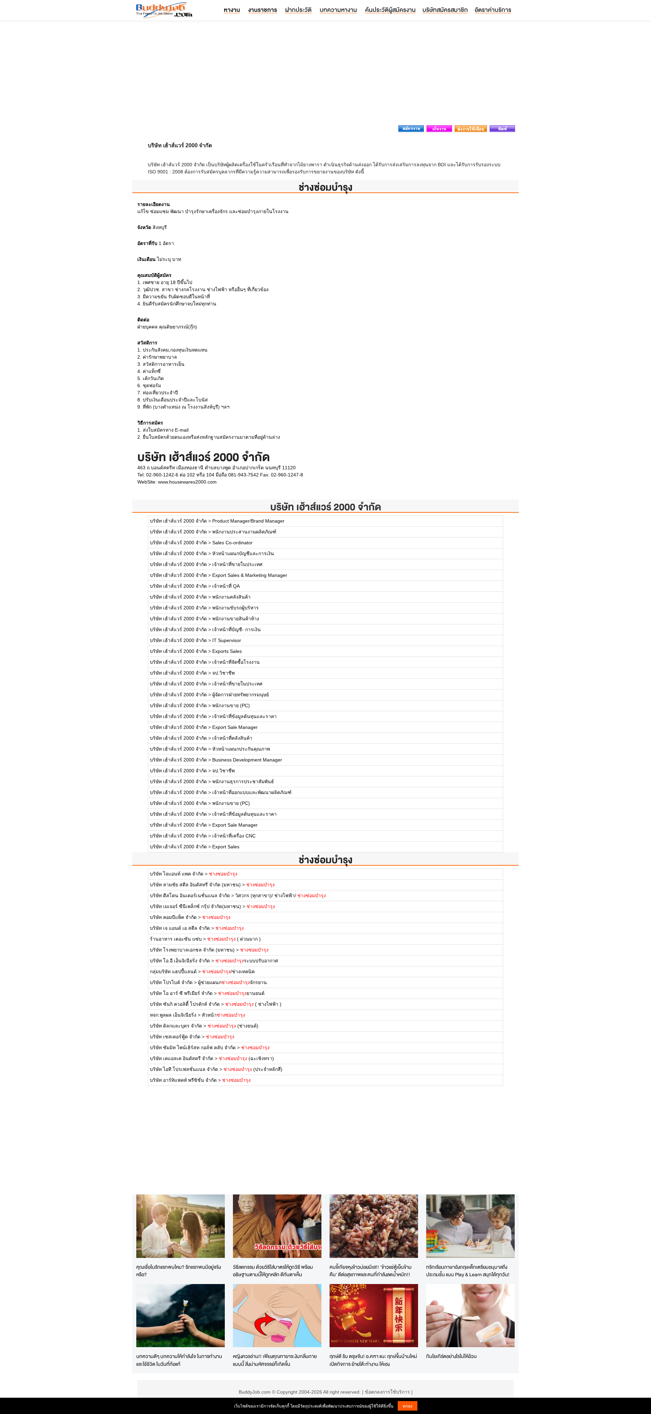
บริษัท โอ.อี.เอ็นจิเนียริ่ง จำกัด (180, 960)
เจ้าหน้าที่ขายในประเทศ (237, 564)
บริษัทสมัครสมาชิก (445, 9)
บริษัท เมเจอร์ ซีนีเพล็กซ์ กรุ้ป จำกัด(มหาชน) (195, 906)
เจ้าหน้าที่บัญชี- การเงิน (236, 629)
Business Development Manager (247, 759)
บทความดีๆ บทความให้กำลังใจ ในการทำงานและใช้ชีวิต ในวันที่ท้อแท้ (179, 1360)
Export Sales (225, 846)
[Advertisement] (325, 74)
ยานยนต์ (241, 993)
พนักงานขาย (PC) (231, 705)
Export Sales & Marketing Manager (249, 575)
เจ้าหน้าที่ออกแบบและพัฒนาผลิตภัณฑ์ (252, 792)
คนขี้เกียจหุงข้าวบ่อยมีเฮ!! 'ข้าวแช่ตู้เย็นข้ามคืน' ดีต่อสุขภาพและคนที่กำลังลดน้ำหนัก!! (371, 1271)
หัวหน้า (223, 1015)
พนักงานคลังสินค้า (231, 597)
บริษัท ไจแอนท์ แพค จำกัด (176, 873)
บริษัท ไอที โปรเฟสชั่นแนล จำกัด (184, 1069)
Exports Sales (227, 651)
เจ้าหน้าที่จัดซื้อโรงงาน (236, 662)
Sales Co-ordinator (232, 542)
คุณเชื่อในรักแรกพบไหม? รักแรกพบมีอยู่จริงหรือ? (178, 1271)
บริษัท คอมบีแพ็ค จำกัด (173, 917)
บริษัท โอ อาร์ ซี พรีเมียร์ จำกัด (181, 993)
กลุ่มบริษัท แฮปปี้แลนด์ (173, 971)
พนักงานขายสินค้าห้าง (235, 618)
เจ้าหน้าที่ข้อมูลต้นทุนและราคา (244, 716)
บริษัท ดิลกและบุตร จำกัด (176, 1026)
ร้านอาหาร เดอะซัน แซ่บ (176, 939)
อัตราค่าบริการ (493, 9)
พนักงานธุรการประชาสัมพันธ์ (243, 781)
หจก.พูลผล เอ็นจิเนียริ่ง (173, 1015)
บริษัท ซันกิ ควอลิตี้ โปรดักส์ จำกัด (185, 1004)
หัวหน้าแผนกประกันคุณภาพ (241, 749)
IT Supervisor (226, 640)
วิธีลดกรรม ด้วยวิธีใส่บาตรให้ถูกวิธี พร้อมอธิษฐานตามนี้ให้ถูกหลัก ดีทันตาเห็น (273, 1271)
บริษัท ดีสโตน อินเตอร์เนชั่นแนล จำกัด (190, 895)
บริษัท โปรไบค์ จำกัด (171, 982)
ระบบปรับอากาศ (246, 960)
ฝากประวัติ (298, 9)
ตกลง (407, 1406)
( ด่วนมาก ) (234, 939)
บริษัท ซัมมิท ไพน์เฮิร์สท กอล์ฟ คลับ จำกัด (193, 1047)
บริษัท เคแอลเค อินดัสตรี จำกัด (182, 1058)
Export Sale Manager (235, 727)
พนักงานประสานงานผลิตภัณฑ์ (244, 531)
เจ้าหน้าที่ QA (226, 586)
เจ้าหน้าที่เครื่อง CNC (234, 835)
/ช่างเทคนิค (228, 971)
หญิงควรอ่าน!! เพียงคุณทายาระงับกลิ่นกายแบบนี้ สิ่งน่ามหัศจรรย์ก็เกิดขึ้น (275, 1360)
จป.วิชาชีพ (223, 673)
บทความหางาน (338, 9)
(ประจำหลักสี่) (252, 1069)
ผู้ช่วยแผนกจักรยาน (232, 982)
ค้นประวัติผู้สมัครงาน (390, 9)
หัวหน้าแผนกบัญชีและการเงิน (243, 553)
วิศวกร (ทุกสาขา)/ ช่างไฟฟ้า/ (280, 895)
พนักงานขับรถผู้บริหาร (235, 607)
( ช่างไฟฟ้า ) (253, 1004)
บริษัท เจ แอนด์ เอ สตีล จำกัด (180, 928)
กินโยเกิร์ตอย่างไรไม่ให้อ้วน (451, 1356)
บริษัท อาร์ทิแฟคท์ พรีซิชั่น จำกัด (183, 1080)
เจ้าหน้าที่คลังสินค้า (232, 738)
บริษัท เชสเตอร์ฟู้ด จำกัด (175, 1036)
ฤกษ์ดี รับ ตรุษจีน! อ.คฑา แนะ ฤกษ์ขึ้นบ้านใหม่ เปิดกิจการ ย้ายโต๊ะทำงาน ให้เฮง (373, 1360)
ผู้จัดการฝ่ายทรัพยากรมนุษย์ (240, 694)
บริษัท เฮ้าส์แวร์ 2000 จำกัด (325, 506)
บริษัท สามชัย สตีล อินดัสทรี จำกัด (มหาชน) (195, 884)
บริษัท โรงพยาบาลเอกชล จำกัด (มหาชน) (192, 950)
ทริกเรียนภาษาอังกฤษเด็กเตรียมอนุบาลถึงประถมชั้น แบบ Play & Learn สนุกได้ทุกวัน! (468, 1271)
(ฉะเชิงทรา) (246, 1058)
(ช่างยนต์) (233, 1026)
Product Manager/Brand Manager (248, 521)
